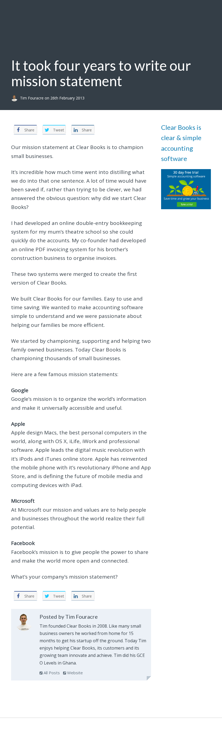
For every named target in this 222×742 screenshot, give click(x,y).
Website (74, 672)
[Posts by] (15, 98)
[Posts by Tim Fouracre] (24, 623)
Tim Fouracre (32, 98)
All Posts (51, 672)
